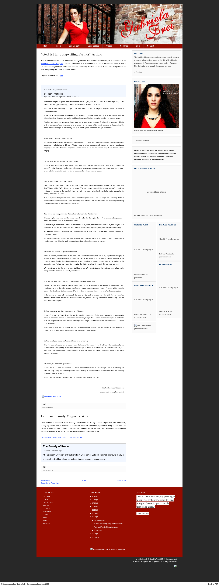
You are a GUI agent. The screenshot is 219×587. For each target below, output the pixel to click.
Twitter (45, 520)
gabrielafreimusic (140, 317)
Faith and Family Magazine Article (66, 415)
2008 (94, 517)
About (58, 46)
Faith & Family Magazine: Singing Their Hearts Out (61, 437)
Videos (109, 46)
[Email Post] (43, 404)
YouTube (46, 505)
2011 (94, 506)
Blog (138, 46)
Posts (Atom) (55, 483)
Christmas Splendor (141, 314)
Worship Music (164, 311)
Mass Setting (93, 46)
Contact (150, 46)
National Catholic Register (52, 64)
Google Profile (48, 502)
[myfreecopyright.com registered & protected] (107, 549)
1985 (94, 537)
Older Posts (122, 480)
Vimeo (45, 517)
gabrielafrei (158, 215)
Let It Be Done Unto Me (142, 215)
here (61, 76)
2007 (94, 534)
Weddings (124, 46)
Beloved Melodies (165, 254)
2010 (94, 510)
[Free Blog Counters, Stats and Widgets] (175, 567)
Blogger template (9, 584)
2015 (94, 496)
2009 (94, 513)
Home (46, 46)
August (97, 530)
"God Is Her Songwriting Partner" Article (71, 54)
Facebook (46, 496)
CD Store (46, 508)
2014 (94, 500)
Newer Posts (45, 480)
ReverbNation (48, 511)
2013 (94, 503)
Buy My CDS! (74, 46)
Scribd (45, 514)
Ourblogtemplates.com (36, 584)
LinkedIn (46, 499)
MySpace (46, 523)
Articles (50, 407)
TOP (216, 584)
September (98, 520)
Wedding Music (139, 275)
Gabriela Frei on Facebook (142, 140)
